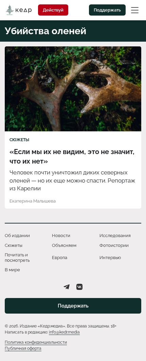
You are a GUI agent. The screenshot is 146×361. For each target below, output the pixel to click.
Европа (59, 257)
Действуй (53, 10)
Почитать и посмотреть (17, 257)
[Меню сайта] (134, 9)
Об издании (17, 235)
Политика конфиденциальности (36, 342)
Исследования (115, 235)
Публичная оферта (23, 348)
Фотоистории (114, 245)
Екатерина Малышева (33, 201)
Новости (61, 235)
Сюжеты (19, 139)
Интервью (110, 257)
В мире (12, 269)
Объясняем (64, 245)
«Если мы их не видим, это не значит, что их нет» (72, 156)
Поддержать (107, 10)
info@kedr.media (64, 332)
